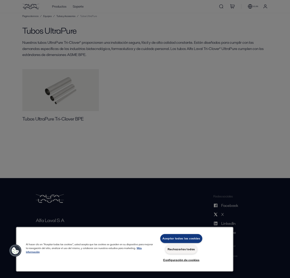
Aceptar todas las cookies (181, 238)
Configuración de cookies (181, 260)
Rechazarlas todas (181, 249)
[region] (124, 249)
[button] (15, 250)
